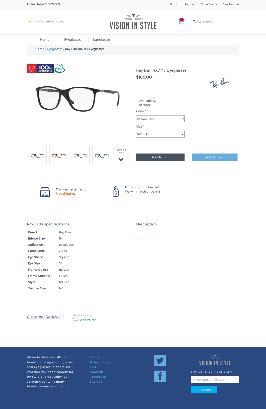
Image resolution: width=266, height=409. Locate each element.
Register (190, 4)
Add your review (85, 319)
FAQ (93, 366)
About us (96, 371)
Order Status (209, 4)
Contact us (98, 376)
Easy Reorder (231, 4)
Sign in (174, 4)
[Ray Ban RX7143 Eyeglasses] (37, 156)
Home (45, 39)
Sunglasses (101, 39)
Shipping (97, 357)
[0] (180, 23)
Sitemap (96, 381)
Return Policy (100, 362)
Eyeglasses (72, 39)
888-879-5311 (45, 4)
